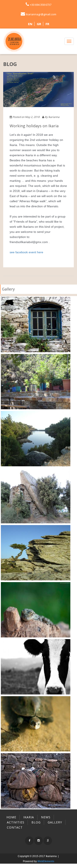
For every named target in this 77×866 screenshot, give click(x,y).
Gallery (8, 289)
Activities (15, 822)
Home (11, 817)
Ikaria (28, 817)
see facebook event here (26, 252)
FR (47, 24)
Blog (36, 822)
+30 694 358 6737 (40, 5)
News (45, 817)
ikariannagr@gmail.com (41, 14)
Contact (15, 827)
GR (39, 24)
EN (30, 24)
